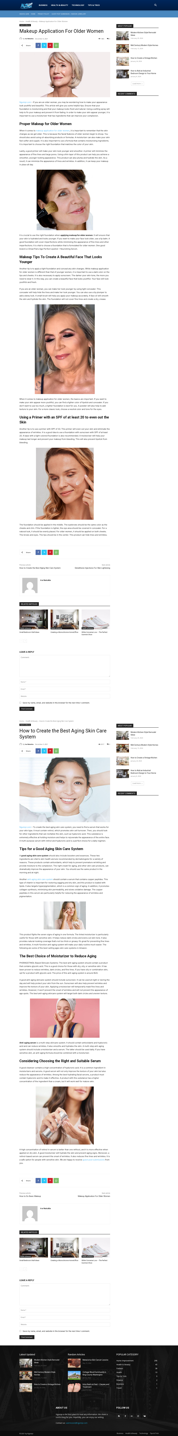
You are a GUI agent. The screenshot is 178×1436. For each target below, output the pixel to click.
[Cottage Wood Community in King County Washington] (74, 1375)
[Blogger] (118, 1416)
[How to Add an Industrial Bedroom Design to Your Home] (122, 74)
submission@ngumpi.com (76, 1423)
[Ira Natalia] (21, 38)
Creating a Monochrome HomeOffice (64, 632)
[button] (155, 5)
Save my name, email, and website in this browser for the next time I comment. (56, 703)
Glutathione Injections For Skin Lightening (92, 568)
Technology (78, 5)
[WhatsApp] (56, 45)
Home (33, 14)
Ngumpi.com (25, 102)
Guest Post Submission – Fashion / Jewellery (69, 14)
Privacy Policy (43, 14)
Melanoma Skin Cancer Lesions (95, 1360)
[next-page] (25, 641)
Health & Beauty (59, 5)
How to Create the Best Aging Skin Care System (40, 568)
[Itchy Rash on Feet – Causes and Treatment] (74, 1387)
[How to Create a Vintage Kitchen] (122, 61)
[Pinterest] (50, 45)
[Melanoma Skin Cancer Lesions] (74, 1363)
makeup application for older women (53, 130)
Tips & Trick (94, 5)
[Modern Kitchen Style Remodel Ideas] (122, 35)
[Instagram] (138, 1416)
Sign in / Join (24, 14)
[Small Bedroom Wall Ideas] (33, 619)
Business (43, 5)
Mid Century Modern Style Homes (144, 45)
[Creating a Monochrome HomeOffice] (65, 619)
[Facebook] (38, 45)
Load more (137, 83)
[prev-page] (21, 641)
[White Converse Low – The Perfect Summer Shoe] (96, 619)
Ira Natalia (29, 39)
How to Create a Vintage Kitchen (144, 58)
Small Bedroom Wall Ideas (29, 632)
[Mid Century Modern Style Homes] (122, 48)
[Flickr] (131, 1416)
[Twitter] (44, 45)
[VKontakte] (144, 1416)
